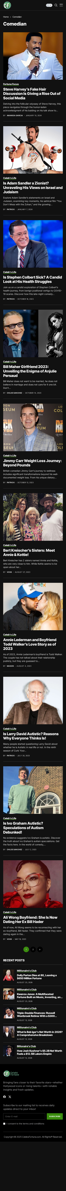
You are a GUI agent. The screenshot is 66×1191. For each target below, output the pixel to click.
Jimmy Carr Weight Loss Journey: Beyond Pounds (32, 463)
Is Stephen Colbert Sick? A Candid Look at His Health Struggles (32, 279)
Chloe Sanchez (14, 393)
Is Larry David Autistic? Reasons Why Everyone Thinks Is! (31, 736)
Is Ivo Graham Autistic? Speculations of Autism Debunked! (23, 827)
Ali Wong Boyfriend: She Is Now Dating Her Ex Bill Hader (30, 919)
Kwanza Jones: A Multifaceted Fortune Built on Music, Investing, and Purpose (39, 997)
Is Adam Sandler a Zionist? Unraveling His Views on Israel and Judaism (33, 187)
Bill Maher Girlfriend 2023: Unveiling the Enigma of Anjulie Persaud (30, 371)
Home (6, 16)
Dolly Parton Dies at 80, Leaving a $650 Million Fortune (37, 977)
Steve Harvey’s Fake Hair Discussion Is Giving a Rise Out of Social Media (31, 93)
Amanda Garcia (15, 116)
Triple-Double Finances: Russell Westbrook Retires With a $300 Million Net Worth (36, 1016)
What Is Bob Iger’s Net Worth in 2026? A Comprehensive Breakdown (40, 1033)
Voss (9, 572)
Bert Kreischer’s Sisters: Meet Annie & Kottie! (29, 552)
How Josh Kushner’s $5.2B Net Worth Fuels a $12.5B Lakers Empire (39, 1052)
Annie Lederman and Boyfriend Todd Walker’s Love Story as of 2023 (29, 644)
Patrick (11, 209)
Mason (10, 666)
